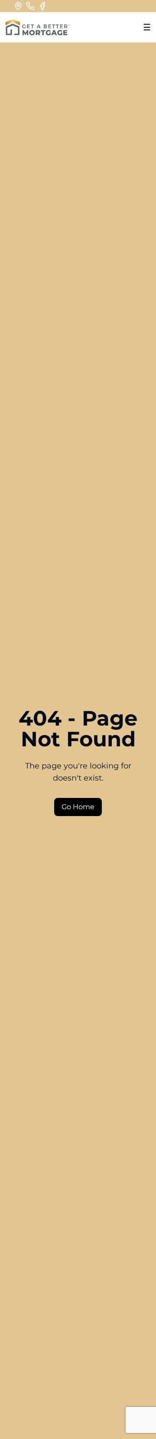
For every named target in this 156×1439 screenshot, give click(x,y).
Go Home (78, 807)
